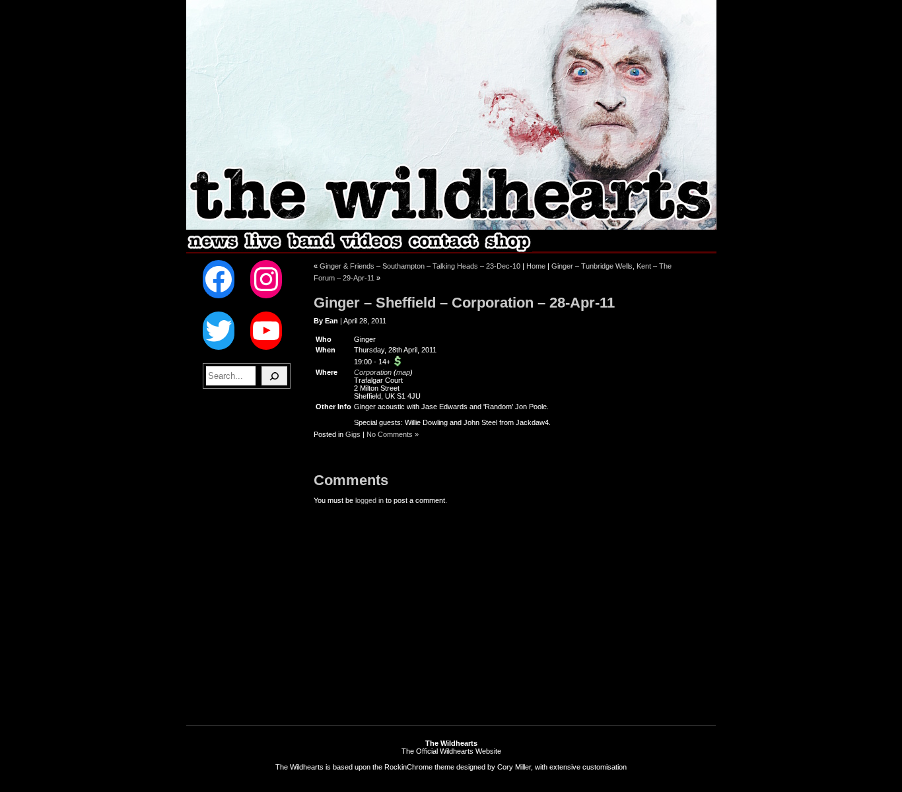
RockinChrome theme (419, 767)
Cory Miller (514, 767)
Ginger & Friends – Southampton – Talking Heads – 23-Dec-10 (420, 266)
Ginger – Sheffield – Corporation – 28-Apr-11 (464, 302)
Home (535, 266)
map (403, 372)
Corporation (373, 372)
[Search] (274, 375)
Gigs (353, 434)
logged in (369, 500)
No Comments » (392, 434)
